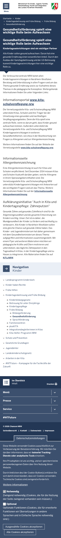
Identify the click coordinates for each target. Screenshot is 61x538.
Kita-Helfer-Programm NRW (23, 333)
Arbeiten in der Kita (15, 358)
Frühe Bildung (16, 310)
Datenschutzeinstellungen (30, 438)
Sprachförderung (20, 319)
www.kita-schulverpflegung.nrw (37, 147)
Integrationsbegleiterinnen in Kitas (26, 329)
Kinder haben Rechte (16, 285)
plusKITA (13, 326)
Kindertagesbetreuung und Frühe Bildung (25, 295)
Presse (7, 400)
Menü (6, 392)
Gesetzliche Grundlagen (17, 343)
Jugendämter (12, 348)
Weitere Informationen (15, 484)
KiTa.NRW (8, 257)
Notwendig (13, 491)
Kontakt (23, 431)
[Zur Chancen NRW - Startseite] (38, 6)
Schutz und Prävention (16, 338)
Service (7, 409)
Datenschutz (35, 431)
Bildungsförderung (21, 313)
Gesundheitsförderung (24, 316)
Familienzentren (17, 323)
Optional (12, 504)
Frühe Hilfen (11, 290)
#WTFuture (9, 417)
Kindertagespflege (18, 306)
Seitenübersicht (10, 431)
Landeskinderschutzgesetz (19, 353)
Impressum (49, 431)
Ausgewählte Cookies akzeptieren (23, 526)
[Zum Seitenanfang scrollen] (55, 532)
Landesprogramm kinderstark (20, 280)
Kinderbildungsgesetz (19, 300)
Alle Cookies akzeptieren (20, 532)
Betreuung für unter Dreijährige (24, 303)
